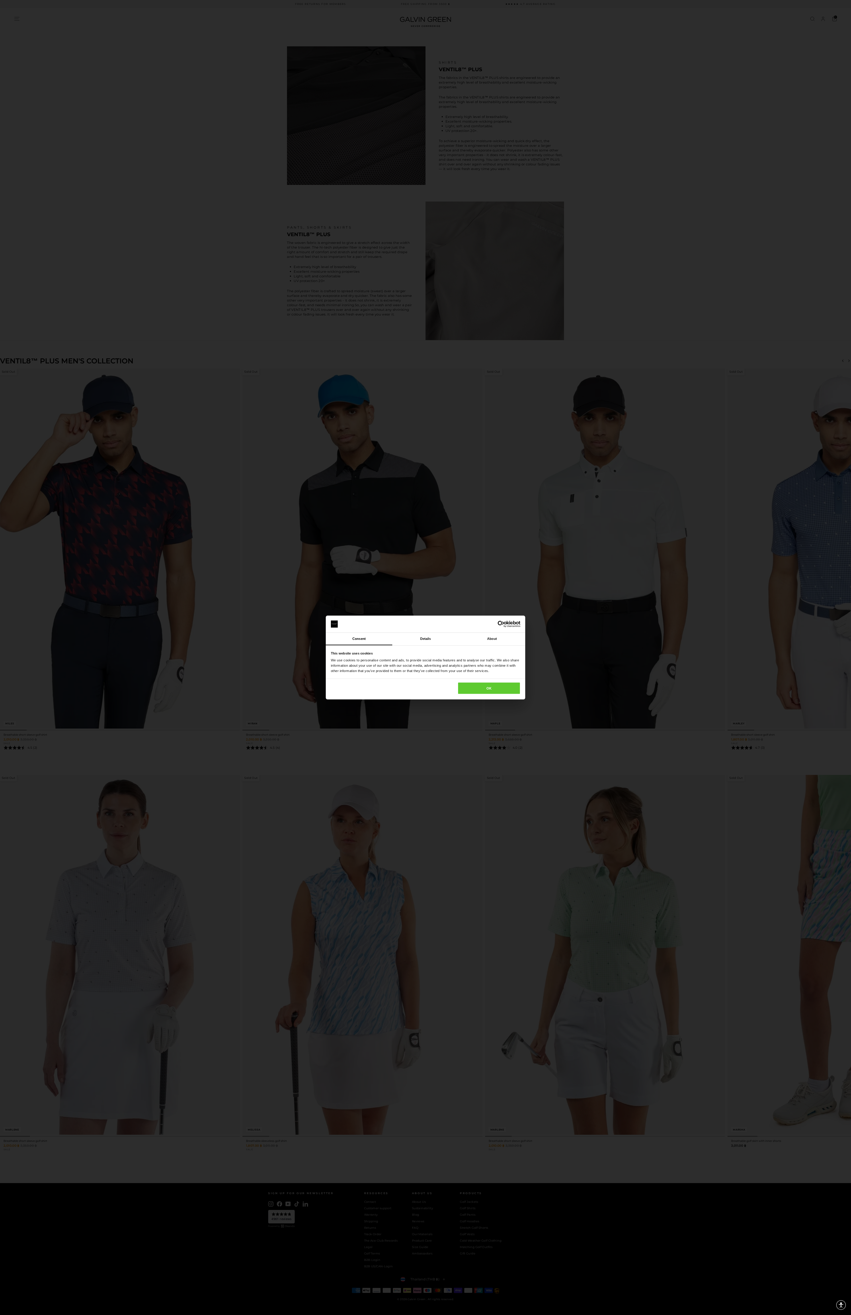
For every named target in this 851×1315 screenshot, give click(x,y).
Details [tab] (425, 639)
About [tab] (492, 639)
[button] (841, 1305)
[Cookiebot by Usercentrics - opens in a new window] (501, 624)
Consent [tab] (359, 639)
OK (489, 688)
